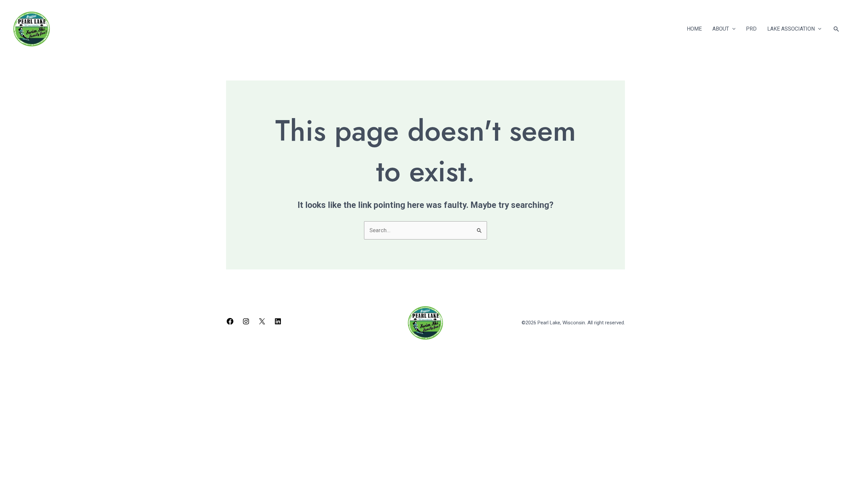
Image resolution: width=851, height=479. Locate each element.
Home (694, 29)
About (720, 29)
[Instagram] (246, 323)
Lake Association (791, 29)
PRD (751, 29)
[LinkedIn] (278, 323)
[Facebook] (230, 323)
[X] (262, 323)
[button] (732, 29)
